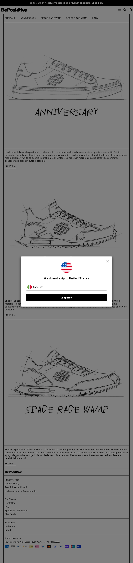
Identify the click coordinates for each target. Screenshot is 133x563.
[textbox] (66, 287)
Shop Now (66, 297)
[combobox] (66, 287)
